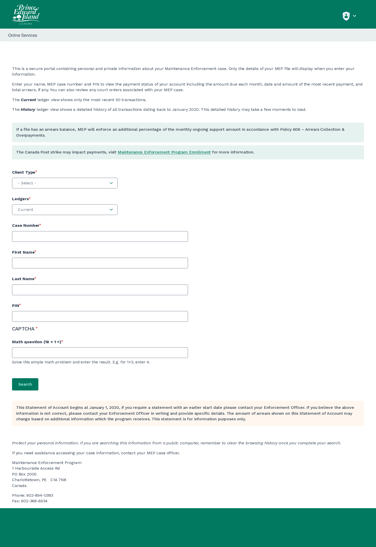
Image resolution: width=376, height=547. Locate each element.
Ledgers (20, 198)
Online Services (22, 35)
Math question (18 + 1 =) (36, 341)
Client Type (23, 172)
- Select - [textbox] (27, 183)
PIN (15, 305)
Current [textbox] (25, 209)
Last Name (23, 278)
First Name (23, 252)
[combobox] (65, 183)
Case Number (25, 225)
